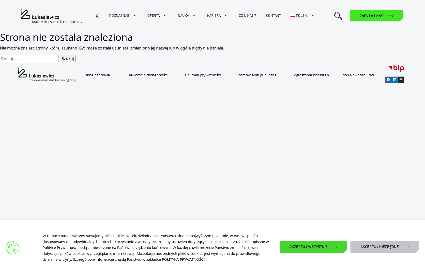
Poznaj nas (119, 16)
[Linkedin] (394, 80)
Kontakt (273, 16)
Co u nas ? (247, 16)
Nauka (183, 16)
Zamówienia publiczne (257, 75)
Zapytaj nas (371, 16)
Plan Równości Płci (357, 75)
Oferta (153, 16)
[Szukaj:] (29, 58)
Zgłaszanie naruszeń (311, 75)
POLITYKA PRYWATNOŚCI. (184, 259)
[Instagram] (401, 80)
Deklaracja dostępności (147, 75)
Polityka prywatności (203, 75)
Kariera (214, 16)
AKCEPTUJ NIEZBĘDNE (380, 247)
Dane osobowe (97, 75)
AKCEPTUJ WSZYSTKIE (308, 247)
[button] (338, 16)
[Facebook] (388, 80)
